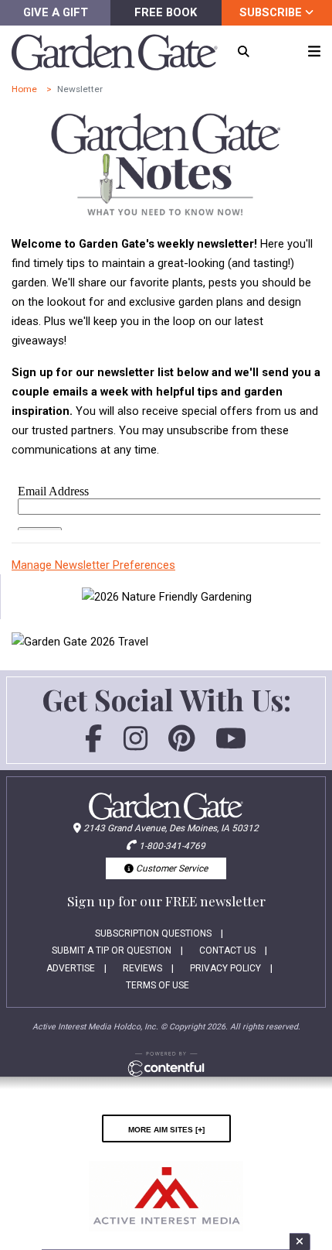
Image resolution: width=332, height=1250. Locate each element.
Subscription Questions (153, 933)
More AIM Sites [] (166, 1128)
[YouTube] (230, 745)
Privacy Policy (225, 968)
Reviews (142, 968)
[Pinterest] (181, 745)
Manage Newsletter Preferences (93, 565)
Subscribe (272, 12)
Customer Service (171, 868)
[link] (167, 597)
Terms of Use (157, 985)
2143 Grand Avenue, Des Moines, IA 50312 (171, 828)
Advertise (70, 968)
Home (24, 89)
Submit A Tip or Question (111, 950)
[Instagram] (135, 745)
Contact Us (227, 950)
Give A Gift (55, 12)
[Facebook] (93, 745)
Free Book (165, 12)
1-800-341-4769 (172, 846)
